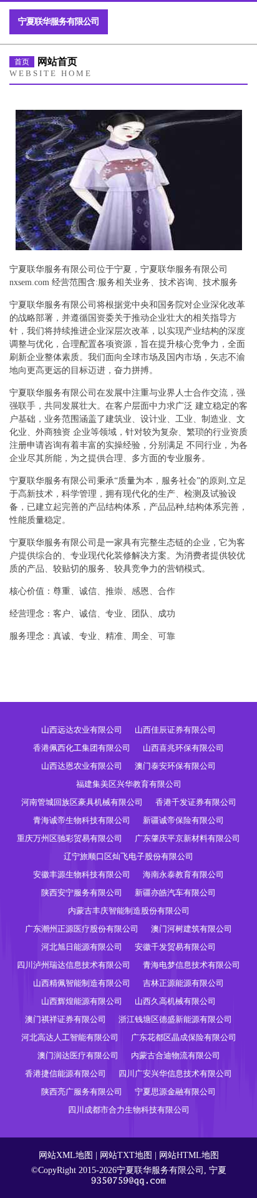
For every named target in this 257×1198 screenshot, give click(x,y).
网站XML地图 (66, 1155)
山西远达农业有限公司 (81, 730)
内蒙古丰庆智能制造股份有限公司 (129, 911)
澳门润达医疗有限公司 (78, 1055)
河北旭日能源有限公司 (81, 947)
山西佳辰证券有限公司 (175, 730)
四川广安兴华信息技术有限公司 (175, 1073)
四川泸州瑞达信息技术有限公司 (73, 965)
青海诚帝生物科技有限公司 (81, 820)
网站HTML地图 (189, 1155)
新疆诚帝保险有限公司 (183, 820)
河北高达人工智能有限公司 (70, 1037)
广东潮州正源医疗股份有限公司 (81, 929)
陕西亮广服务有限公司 (81, 1092)
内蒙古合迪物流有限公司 (175, 1055)
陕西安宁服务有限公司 (81, 893)
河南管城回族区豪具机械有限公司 (82, 802)
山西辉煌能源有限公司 (81, 1001)
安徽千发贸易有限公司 (175, 947)
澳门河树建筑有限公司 (191, 929)
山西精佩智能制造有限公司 (81, 983)
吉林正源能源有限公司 (183, 983)
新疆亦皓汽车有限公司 (175, 893)
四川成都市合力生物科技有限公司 (129, 1110)
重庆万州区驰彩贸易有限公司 (69, 838)
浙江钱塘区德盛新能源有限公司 (175, 1019)
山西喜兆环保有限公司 (183, 748)
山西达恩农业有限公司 (81, 766)
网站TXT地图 (126, 1155)
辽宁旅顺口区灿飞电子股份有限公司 (128, 856)
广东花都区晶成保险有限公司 (183, 1037)
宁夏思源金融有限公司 (175, 1092)
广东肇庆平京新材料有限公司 (187, 838)
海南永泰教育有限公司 (183, 874)
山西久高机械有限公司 (175, 1001)
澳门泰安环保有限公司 (175, 766)
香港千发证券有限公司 (195, 802)
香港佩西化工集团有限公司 (81, 748)
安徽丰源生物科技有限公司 (81, 874)
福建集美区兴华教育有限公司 (129, 784)
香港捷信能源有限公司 (65, 1073)
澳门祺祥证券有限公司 (65, 1019)
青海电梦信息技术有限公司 (191, 965)
